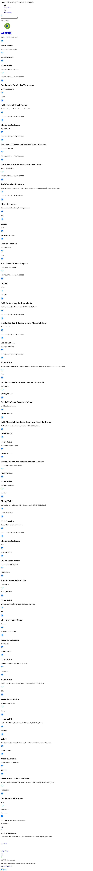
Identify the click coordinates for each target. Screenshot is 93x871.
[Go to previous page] (1, 16)
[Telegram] (6, 870)
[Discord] (2, 870)
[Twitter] (4, 870)
